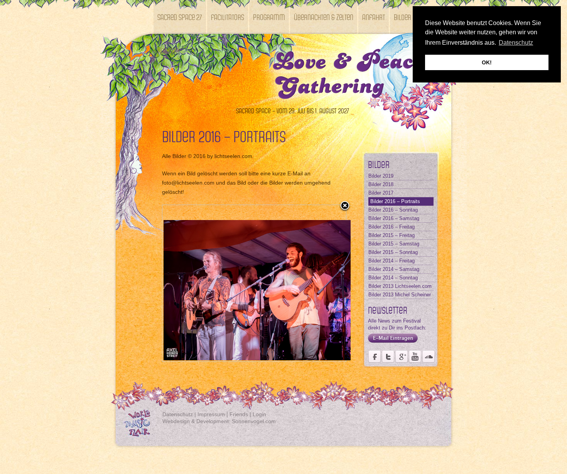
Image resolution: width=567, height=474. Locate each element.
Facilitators (227, 17)
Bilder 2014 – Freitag (391, 261)
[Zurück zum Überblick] (345, 206)
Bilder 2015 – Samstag (393, 244)
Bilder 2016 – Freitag (391, 227)
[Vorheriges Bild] (194, 283)
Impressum (211, 414)
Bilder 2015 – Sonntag (393, 252)
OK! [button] (487, 62)
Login (259, 414)
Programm (269, 17)
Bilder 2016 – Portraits (395, 201)
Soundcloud (428, 356)
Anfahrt (373, 17)
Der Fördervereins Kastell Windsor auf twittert (388, 356)
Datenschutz (177, 414)
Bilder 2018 (380, 184)
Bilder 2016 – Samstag (393, 218)
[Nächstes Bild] (314, 283)
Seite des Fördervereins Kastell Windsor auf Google (401, 356)
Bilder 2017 (380, 193)
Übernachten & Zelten (323, 17)
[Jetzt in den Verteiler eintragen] (391, 343)
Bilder (402, 17)
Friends (239, 414)
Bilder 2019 (380, 176)
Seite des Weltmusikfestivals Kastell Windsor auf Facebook (374, 356)
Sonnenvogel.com (254, 421)
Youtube (415, 356)
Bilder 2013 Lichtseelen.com (400, 286)
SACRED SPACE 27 (179, 17)
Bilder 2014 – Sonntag (393, 278)
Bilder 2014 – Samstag (393, 269)
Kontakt (168, 51)
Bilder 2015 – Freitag (391, 235)
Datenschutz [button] (516, 42)
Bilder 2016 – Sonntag (393, 210)
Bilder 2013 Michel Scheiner (399, 295)
